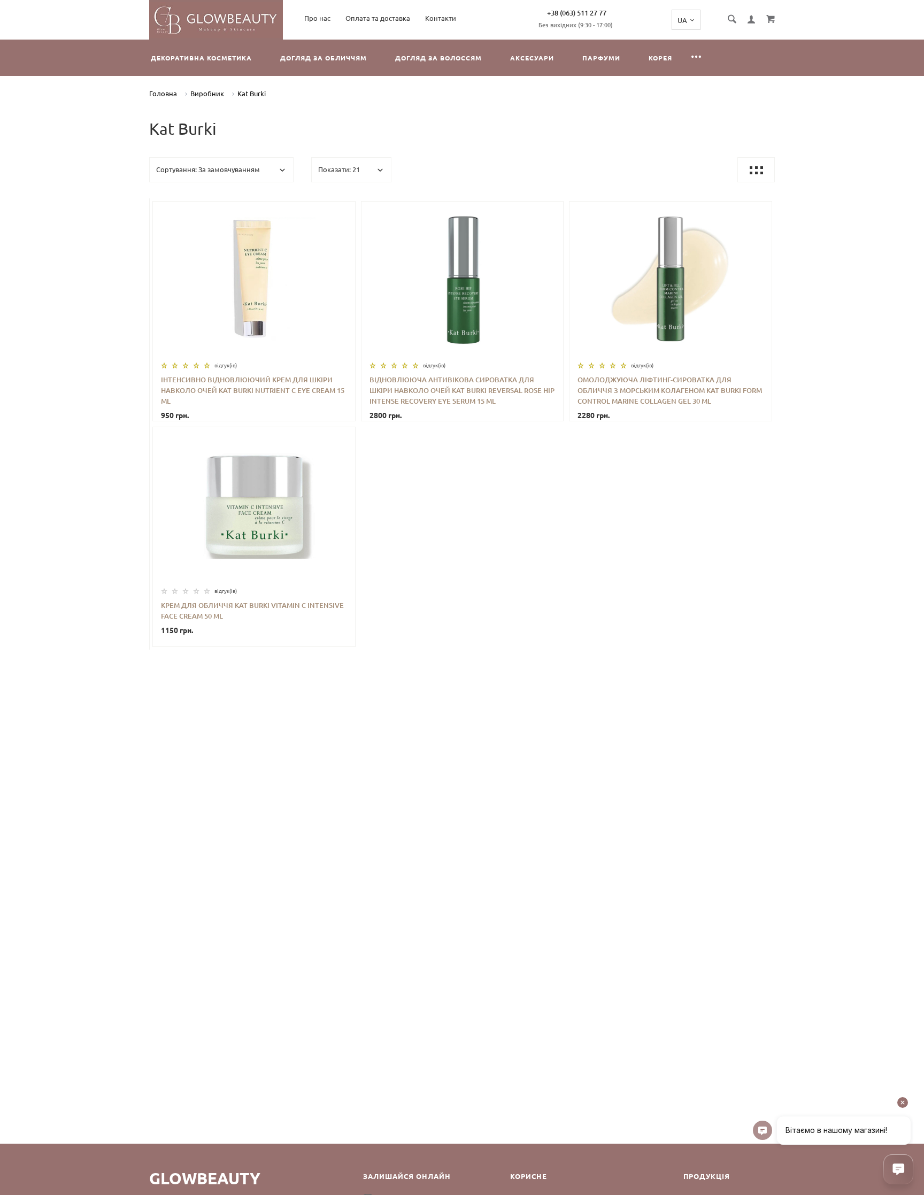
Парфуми (601, 58)
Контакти (440, 18)
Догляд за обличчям (323, 58)
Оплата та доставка (377, 18)
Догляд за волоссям (438, 58)
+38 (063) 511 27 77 (576, 13)
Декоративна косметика (201, 58)
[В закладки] (343, 211)
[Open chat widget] (898, 1169)
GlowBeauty (204, 1178)
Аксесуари (532, 58)
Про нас (317, 18)
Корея (660, 58)
